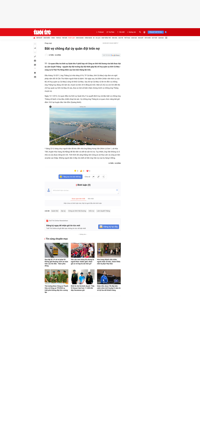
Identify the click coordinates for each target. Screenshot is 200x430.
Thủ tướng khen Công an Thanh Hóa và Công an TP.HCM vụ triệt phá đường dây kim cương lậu (56, 289)
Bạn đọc (161, 38)
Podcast (101, 32)
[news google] (111, 55)
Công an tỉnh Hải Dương (77, 211)
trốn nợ (91, 211)
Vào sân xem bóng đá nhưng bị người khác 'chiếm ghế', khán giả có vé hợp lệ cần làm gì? (82, 262)
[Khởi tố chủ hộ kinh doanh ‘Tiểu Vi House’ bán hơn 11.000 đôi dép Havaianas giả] (82, 276)
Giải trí (120, 38)
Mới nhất (39, 38)
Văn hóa (114, 38)
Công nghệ (88, 38)
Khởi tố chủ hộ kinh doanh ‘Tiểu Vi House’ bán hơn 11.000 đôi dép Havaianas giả (82, 288)
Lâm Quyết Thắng (103, 211)
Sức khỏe (148, 38)
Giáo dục (134, 38)
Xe (93, 38)
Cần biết (122, 32)
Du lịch (98, 38)
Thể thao (127, 38)
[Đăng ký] (108, 226)
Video (53, 38)
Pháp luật (71, 38)
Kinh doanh (80, 38)
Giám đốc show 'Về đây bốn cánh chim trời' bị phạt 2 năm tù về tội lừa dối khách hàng (109, 288)
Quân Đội (54, 211)
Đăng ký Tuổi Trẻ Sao (155, 32)
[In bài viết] (35, 77)
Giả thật (154, 38)
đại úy (63, 211)
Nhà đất (140, 38)
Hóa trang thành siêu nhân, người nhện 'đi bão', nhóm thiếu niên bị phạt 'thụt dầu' (108, 262)
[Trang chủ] (34, 38)
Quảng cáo (132, 32)
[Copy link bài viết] (98, 176)
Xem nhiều (47, 38)
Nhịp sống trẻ (106, 38)
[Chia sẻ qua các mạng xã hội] (103, 176)
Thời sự (58, 38)
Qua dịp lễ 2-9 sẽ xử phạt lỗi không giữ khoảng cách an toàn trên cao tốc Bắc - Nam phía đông (56, 263)
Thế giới (64, 38)
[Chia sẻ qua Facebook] (93, 176)
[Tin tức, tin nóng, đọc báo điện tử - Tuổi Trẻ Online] (42, 32)
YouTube (111, 32)
